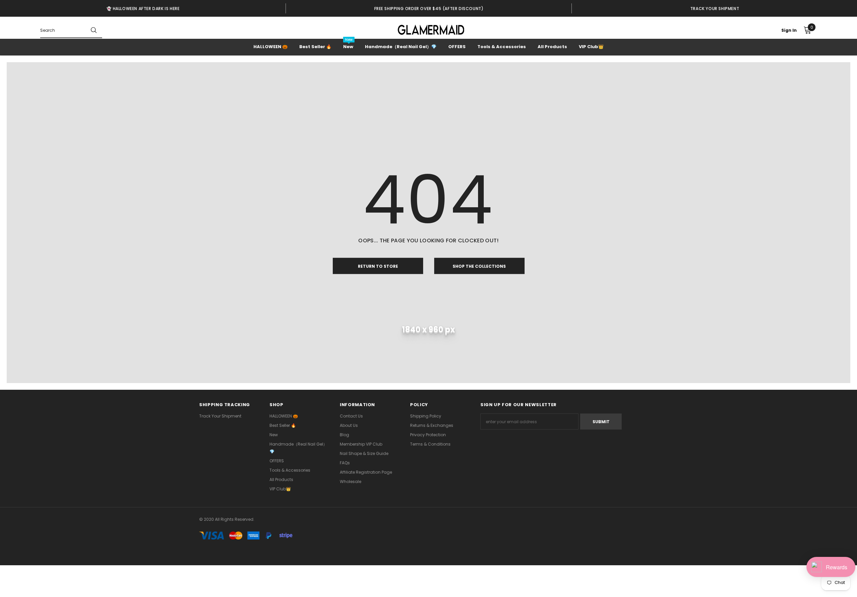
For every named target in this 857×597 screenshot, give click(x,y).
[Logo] (431, 30)
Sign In (789, 30)
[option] (143, 8)
